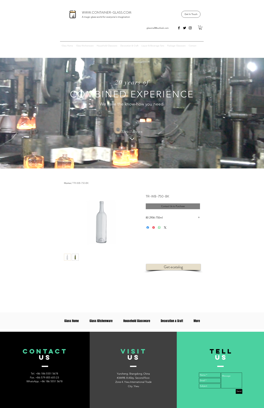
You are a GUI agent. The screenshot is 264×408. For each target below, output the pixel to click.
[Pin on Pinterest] (153, 227)
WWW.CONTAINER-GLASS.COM (106, 12)
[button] (190, 14)
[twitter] (185, 28)
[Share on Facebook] (148, 227)
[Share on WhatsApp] (159, 227)
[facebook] (179, 28)
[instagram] (190, 28)
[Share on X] (165, 227)
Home (67, 183)
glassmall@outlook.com (158, 28)
